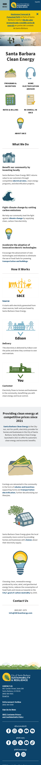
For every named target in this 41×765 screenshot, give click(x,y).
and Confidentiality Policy (12, 717)
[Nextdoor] (32, 731)
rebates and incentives (24, 487)
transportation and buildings (15, 261)
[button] (5, 5)
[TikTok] (32, 742)
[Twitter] (20, 731)
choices (28, 540)
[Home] (20, 5)
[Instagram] (14, 731)
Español (37, 2)
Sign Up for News (9, 709)
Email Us (5, 696)
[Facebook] (8, 731)
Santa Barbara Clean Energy (15, 426)
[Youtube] (26, 731)
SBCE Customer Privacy (11, 714)
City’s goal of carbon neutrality (16, 592)
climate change (16, 218)
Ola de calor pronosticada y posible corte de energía (21, 23)
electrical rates (19, 180)
